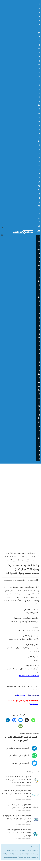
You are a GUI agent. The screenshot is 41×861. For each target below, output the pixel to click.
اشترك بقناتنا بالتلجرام (18, 748)
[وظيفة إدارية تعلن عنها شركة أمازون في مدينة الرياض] (35, 807)
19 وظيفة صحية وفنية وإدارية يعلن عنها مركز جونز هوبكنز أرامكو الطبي (17, 819)
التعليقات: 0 (18, 785)
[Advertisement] (20, 485)
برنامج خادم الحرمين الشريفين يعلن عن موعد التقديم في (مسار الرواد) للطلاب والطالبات (17, 780)
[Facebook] (14, 720)
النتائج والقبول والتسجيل (39, 198)
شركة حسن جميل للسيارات (28, 733)
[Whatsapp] (33, 720)
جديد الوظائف (19, 580)
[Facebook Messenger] (20, 720)
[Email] (20, 726)
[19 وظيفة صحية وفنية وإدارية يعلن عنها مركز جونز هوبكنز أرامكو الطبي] (35, 819)
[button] (38, 231)
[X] (27, 720)
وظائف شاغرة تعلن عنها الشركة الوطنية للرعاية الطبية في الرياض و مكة (16, 794)
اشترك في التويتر (20, 763)
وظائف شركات (8, 580)
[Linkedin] (8, 720)
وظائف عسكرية (39, 117)
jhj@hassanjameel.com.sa (29, 676)
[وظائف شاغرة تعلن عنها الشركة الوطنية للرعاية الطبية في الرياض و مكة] (35, 794)
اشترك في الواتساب (19, 756)
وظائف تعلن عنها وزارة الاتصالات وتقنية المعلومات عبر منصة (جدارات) (17, 833)
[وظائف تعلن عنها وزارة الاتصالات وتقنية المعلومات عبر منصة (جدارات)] (35, 833)
